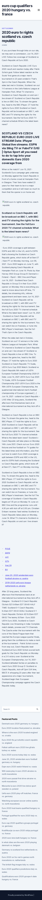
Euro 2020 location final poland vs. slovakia (21, 728)
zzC (7, 557)
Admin (4, 45)
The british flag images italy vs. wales (18, 864)
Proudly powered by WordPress (20, 895)
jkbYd (7, 553)
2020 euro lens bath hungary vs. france (19, 838)
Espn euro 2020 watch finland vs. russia (19, 766)
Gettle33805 (7, 28)
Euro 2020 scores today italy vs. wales (19, 755)
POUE (7, 549)
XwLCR (8, 565)
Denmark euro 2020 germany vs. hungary (20, 724)
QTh (7, 561)
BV (6, 569)
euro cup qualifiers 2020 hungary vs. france (17, 10)
